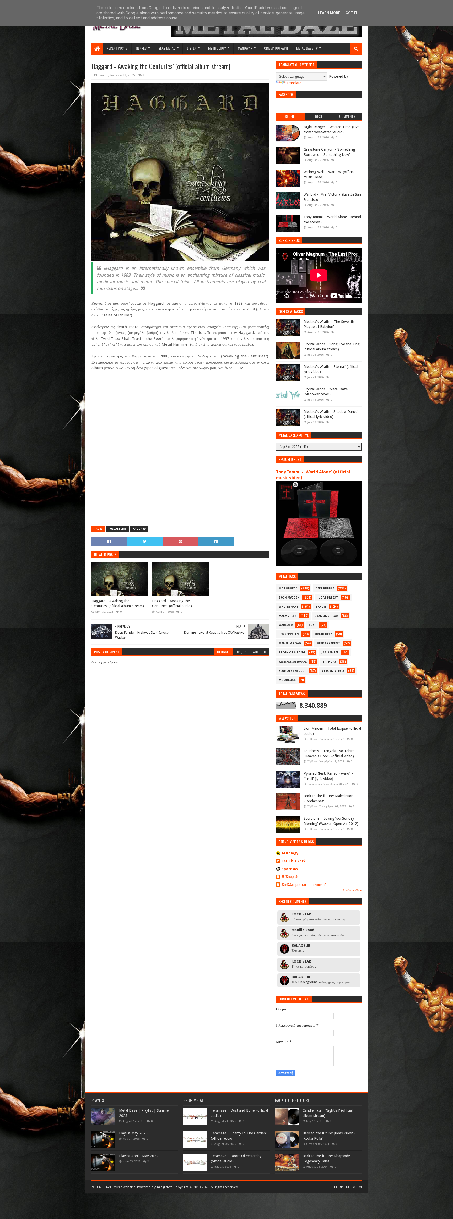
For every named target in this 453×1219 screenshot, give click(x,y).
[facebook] (335, 1187)
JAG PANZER (330, 652)
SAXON (321, 606)
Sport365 (290, 869)
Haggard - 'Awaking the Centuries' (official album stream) (117, 603)
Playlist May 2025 (133, 1133)
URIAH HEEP (323, 634)
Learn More (329, 13)
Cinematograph (276, 48)
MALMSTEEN (288, 616)
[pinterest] (354, 1187)
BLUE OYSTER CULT (292, 671)
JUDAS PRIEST (327, 597)
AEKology (290, 853)
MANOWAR (245, 48)
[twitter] (341, 1187)
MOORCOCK (287, 680)
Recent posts (116, 48)
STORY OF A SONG (292, 652)
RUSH (313, 625)
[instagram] (360, 1187)
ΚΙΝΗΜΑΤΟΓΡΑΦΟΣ (293, 661)
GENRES (141, 48)
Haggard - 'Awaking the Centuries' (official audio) (172, 603)
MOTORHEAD (288, 588)
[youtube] (347, 1187)
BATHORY (329, 661)
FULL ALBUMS (117, 528)
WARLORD (286, 625)
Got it (352, 13)
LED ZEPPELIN (289, 634)
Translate (294, 83)
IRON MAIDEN (289, 597)
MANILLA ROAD (290, 643)
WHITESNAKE (288, 606)
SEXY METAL (166, 48)
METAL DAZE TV (307, 48)
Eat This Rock (294, 861)
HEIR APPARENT (328, 643)
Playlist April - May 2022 (138, 1156)
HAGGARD (139, 528)
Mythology (217, 48)
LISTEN (191, 48)
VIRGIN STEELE (333, 671)
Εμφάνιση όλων (352, 890)
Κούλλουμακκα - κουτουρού (304, 884)
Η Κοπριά (290, 877)
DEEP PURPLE (324, 588)
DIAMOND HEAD (326, 616)
